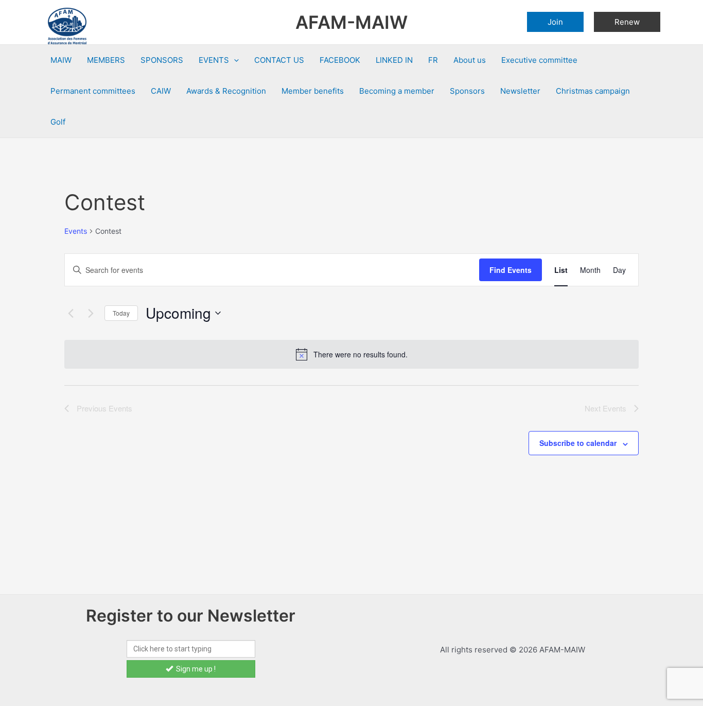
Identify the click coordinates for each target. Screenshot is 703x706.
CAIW (161, 91)
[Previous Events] (70, 313)
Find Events (510, 270)
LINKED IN (394, 60)
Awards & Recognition (226, 91)
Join (555, 22)
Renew (627, 22)
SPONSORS (161, 60)
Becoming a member (396, 91)
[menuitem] (433, 60)
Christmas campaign (593, 91)
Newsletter (520, 91)
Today (121, 312)
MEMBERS (106, 60)
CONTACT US (279, 60)
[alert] (351, 354)
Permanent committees (92, 91)
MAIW (61, 60)
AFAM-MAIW (351, 22)
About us (469, 60)
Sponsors (467, 91)
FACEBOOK (340, 60)
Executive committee (539, 60)
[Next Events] (90, 313)
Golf (57, 122)
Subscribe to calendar (578, 443)
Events (75, 231)
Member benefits (313, 91)
